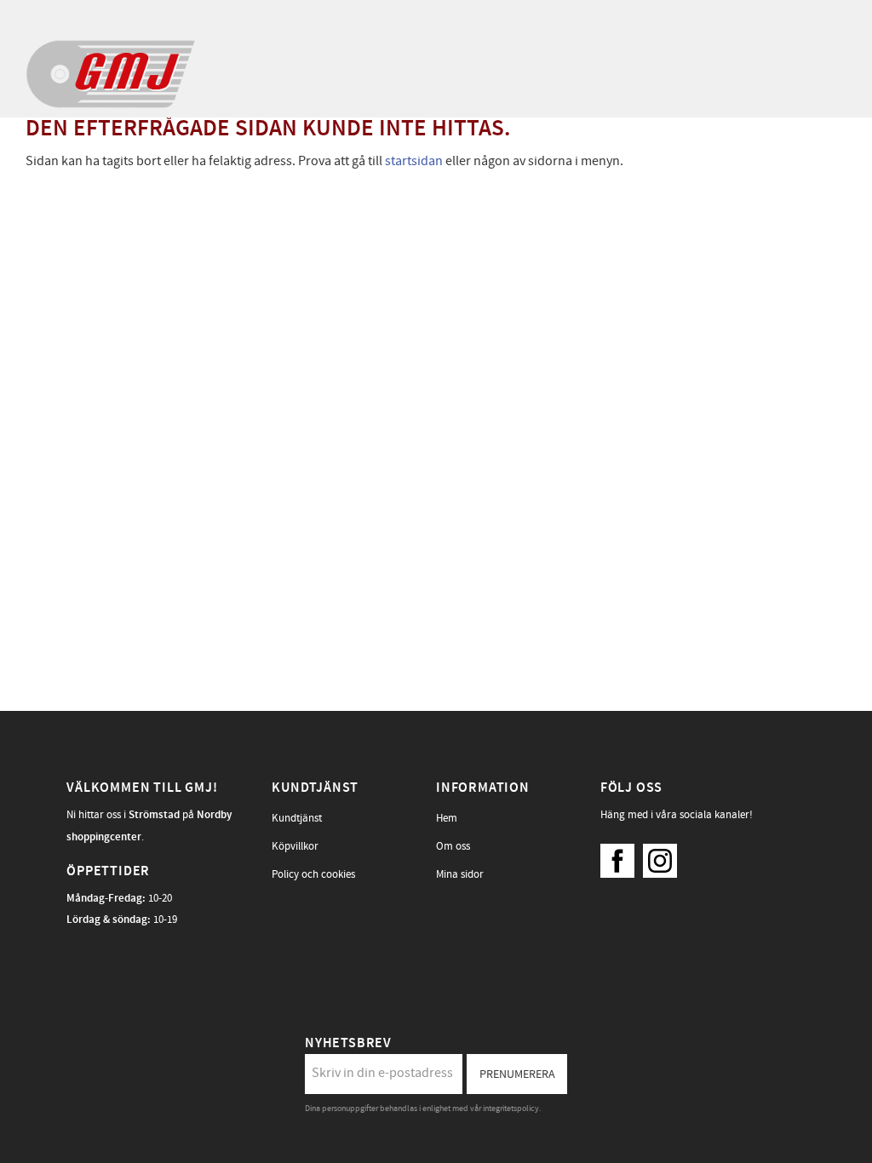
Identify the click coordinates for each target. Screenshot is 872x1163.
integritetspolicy (511, 1108)
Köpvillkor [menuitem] (295, 846)
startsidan (414, 160)
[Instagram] (664, 856)
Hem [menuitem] (446, 818)
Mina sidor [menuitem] (460, 874)
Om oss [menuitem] (453, 846)
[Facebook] (621, 856)
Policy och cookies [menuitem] (313, 874)
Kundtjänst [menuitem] (297, 818)
